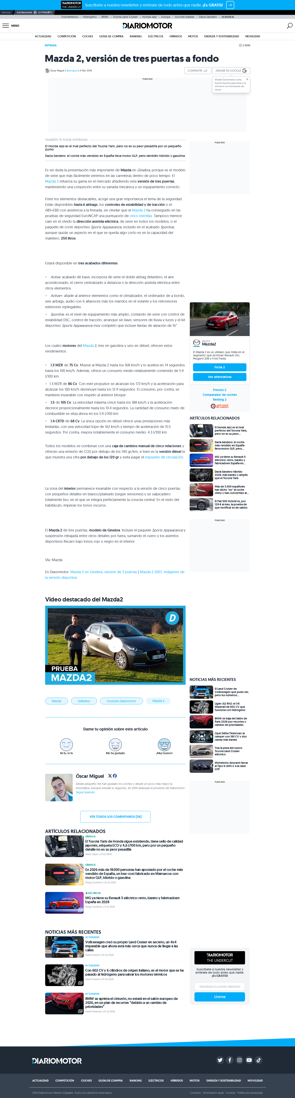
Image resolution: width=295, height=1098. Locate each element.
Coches (87, 36)
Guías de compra (111, 36)
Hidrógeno (90, 17)
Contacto (195, 1093)
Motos (193, 36)
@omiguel (72, 70)
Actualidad (43, 36)
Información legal (213, 1093)
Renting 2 (220, 399)
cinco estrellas (141, 215)
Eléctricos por (24, 12)
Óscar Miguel (57, 70)
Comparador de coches (220, 395)
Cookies (230, 1093)
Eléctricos (155, 36)
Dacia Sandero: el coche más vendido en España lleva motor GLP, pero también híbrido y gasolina (115, 155)
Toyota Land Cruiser (125, 17)
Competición (67, 36)
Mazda (88, 345)
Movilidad (252, 36)
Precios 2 (219, 390)
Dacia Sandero (208, 17)
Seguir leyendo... (86, 792)
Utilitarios (84, 701)
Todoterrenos (69, 17)
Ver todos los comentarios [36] (115, 817)
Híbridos (176, 36)
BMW (105, 17)
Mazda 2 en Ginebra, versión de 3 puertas (103, 572)
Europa (165, 17)
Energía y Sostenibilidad (221, 36)
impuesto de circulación (164, 457)
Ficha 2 (220, 367)
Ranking (136, 36)
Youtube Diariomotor (121, 701)
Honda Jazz (149, 17)
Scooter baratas (184, 17)
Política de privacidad (250, 1093)
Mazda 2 (52, 181)
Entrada (51, 45)
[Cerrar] (247, 79)
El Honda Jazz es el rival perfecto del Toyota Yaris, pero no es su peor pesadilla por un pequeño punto (113, 148)
